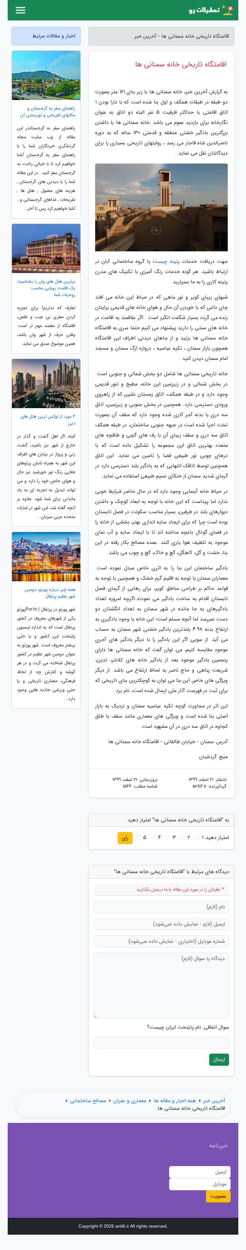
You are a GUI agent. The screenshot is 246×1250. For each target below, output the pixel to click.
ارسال (219, 1059)
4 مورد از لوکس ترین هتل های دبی (47, 420)
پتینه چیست (165, 261)
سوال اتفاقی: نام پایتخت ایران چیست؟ (188, 1027)
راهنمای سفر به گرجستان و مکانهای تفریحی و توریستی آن (47, 111)
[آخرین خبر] (210, 10)
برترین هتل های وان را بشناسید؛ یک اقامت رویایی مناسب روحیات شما (46, 288)
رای (125, 838)
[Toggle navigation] (20, 10)
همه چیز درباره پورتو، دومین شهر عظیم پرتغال (50, 593)
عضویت (218, 1196)
